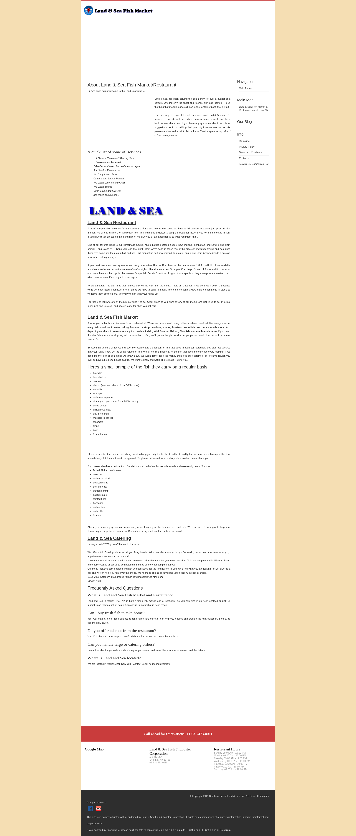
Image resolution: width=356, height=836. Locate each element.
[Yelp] (99, 810)
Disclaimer (244, 141)
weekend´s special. (136, 273)
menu (115, 232)
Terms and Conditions (250, 152)
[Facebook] (91, 810)
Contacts (244, 158)
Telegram (225, 830)
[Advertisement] (178, 51)
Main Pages (245, 88)
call (111, 306)
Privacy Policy (247, 146)
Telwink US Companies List (253, 164)
